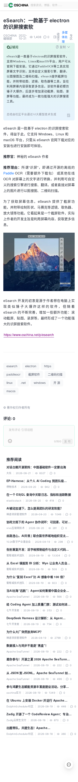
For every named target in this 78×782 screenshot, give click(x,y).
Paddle (8, 173)
